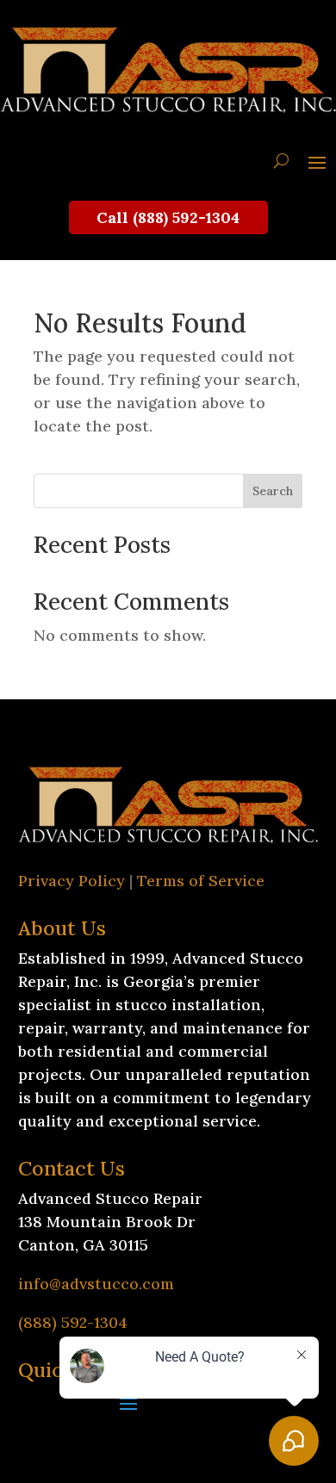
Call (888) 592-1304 (168, 217)
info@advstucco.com (96, 1284)
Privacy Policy (71, 880)
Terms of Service (200, 880)
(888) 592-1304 (73, 1322)
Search (272, 491)
